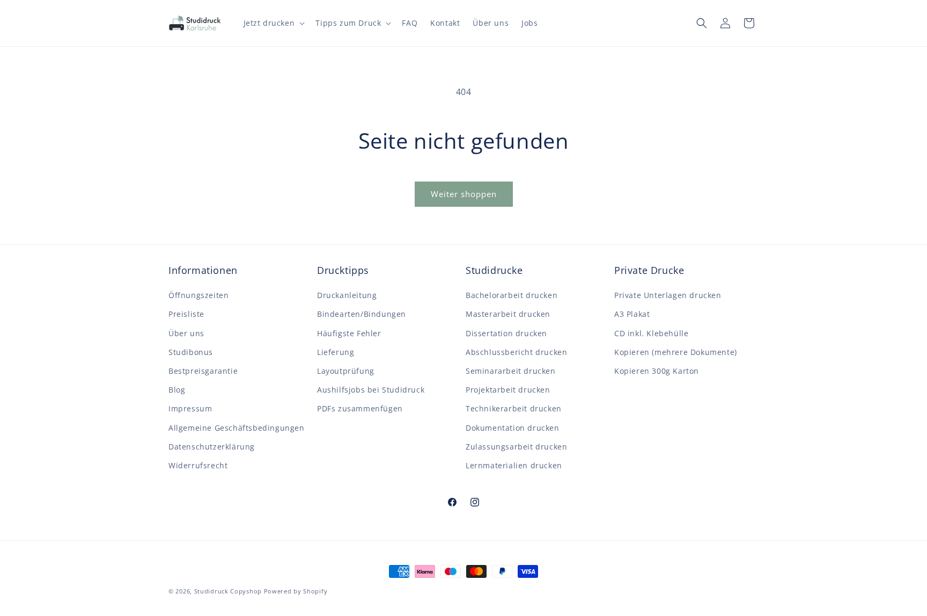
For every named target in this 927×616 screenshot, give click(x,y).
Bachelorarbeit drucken (511, 295)
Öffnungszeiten (198, 295)
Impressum (190, 408)
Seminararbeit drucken (511, 371)
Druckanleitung (347, 295)
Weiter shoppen (464, 194)
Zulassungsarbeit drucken (516, 446)
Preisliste (186, 314)
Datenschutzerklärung (211, 446)
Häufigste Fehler (349, 333)
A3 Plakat (632, 314)
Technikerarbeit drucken (514, 408)
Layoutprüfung (345, 371)
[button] (273, 23)
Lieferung (335, 352)
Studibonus (190, 352)
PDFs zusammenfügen (360, 408)
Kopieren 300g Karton (656, 371)
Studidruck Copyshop (228, 591)
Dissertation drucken (506, 333)
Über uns (186, 333)
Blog (176, 390)
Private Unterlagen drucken (668, 295)
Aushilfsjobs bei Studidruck (370, 390)
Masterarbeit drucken (508, 314)
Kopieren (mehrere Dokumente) (675, 352)
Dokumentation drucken (513, 428)
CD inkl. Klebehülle (651, 333)
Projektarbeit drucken (508, 390)
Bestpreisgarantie (203, 371)
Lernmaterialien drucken (514, 465)
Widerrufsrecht (197, 465)
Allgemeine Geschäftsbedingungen (236, 428)
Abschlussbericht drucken (516, 352)
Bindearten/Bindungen (361, 314)
